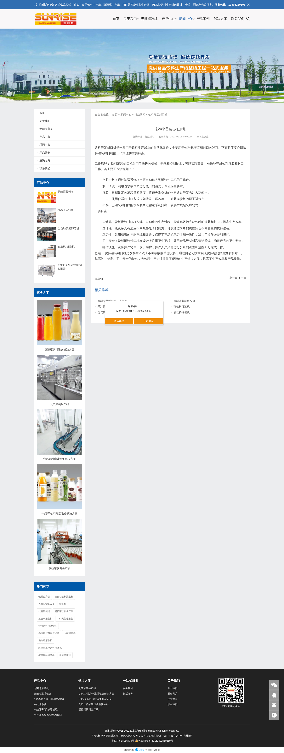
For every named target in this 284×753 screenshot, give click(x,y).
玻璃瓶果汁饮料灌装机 (50, 647)
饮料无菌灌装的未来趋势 (112, 300)
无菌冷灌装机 (41, 688)
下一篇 (242, 277)
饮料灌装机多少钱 (184, 300)
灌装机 (62, 604)
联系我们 (237, 19)
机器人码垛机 (66, 210)
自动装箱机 (65, 655)
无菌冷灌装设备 (46, 604)
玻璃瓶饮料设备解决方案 (59, 349)
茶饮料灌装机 (181, 306)
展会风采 (173, 693)
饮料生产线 (44, 596)
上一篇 (233, 277)
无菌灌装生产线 (59, 404)
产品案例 (203, 19)
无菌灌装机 (149, 19)
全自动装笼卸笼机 (68, 228)
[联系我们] (274, 695)
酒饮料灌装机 (181, 312)
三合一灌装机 (45, 618)
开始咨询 (148, 321)
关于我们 (130, 19)
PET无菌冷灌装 (65, 618)
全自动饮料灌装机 (64, 596)
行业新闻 (139, 114)
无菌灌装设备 (66, 191)
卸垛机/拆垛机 (66, 246)
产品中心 (168, 19)
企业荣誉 (173, 698)
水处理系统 (40, 704)
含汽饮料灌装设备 (47, 625)
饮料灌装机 (44, 611)
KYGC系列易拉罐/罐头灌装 (70, 266)
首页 (116, 19)
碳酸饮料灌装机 (46, 655)
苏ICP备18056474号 (123, 740)
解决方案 (220, 19)
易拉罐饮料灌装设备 (48, 633)
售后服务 (128, 693)
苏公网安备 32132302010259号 (155, 740)
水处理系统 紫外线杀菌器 (48, 714)
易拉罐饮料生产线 (59, 568)
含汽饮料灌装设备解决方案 (59, 458)
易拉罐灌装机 (45, 640)
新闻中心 (185, 19)
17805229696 (143, 311)
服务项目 (128, 688)
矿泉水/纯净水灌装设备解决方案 (96, 693)
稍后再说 (119, 321)
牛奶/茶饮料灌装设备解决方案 (59, 513)
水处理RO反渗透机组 (46, 709)
